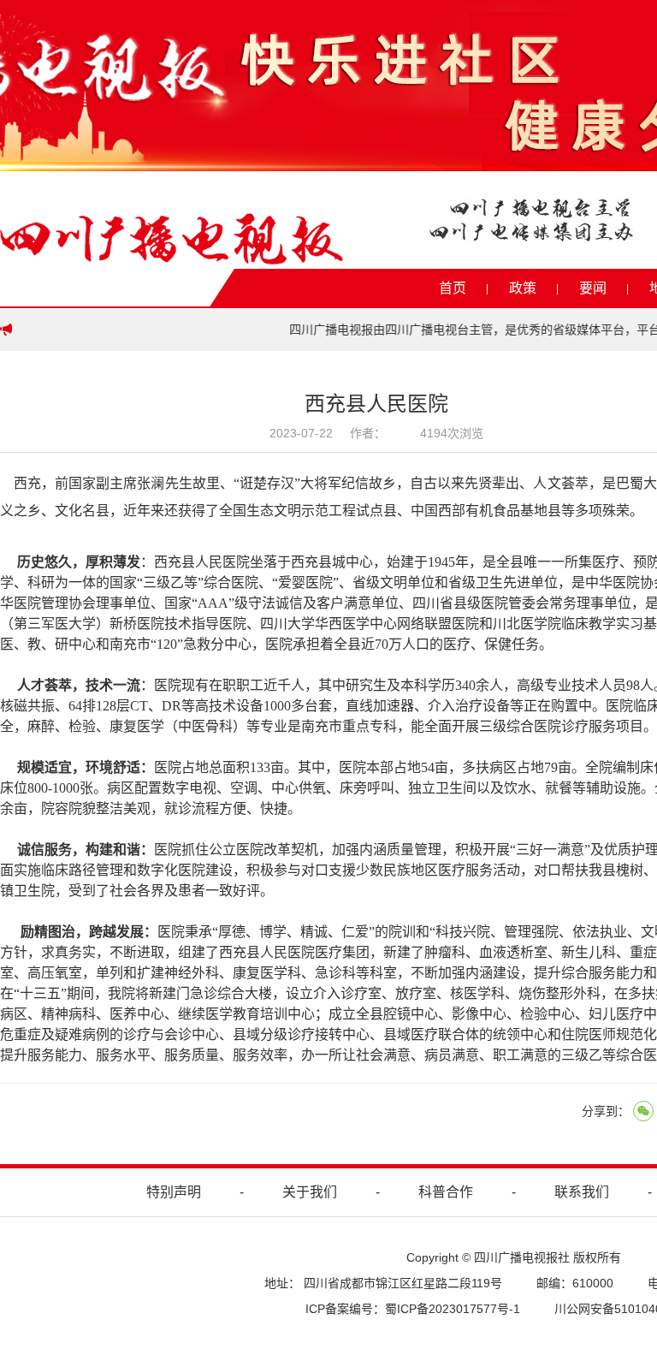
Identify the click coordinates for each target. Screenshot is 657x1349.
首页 (452, 288)
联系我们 (581, 1192)
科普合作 (445, 1192)
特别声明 (173, 1192)
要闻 (593, 288)
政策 (522, 288)
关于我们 (309, 1192)
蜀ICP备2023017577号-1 (452, 1309)
